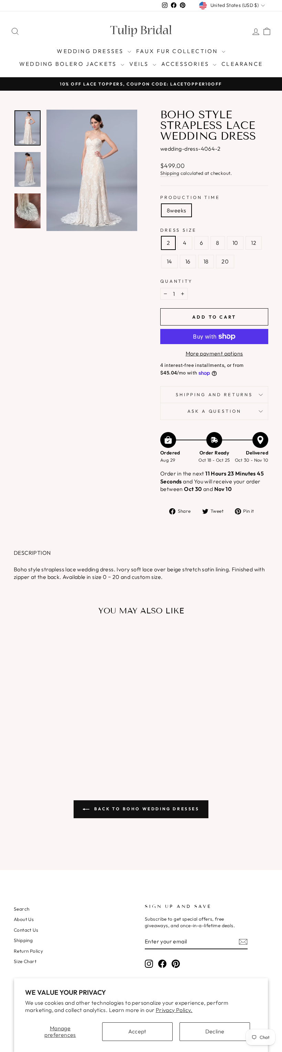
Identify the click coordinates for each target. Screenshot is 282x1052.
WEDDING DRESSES (91, 51)
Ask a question (214, 411)
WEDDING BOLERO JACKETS (69, 63)
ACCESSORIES (186, 63)
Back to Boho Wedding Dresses (145, 808)
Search (21, 909)
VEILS (140, 63)
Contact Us (26, 930)
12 (253, 242)
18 (206, 261)
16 (188, 261)
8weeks (176, 210)
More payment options (214, 353)
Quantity (176, 281)
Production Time (190, 197)
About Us (24, 919)
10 (235, 242)
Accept (137, 1031)
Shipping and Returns (214, 394)
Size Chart (25, 961)
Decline (215, 1031)
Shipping (169, 173)
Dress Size (178, 230)
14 (169, 261)
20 (225, 261)
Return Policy (28, 951)
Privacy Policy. (174, 1009)
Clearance (242, 63)
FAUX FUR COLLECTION (178, 51)
